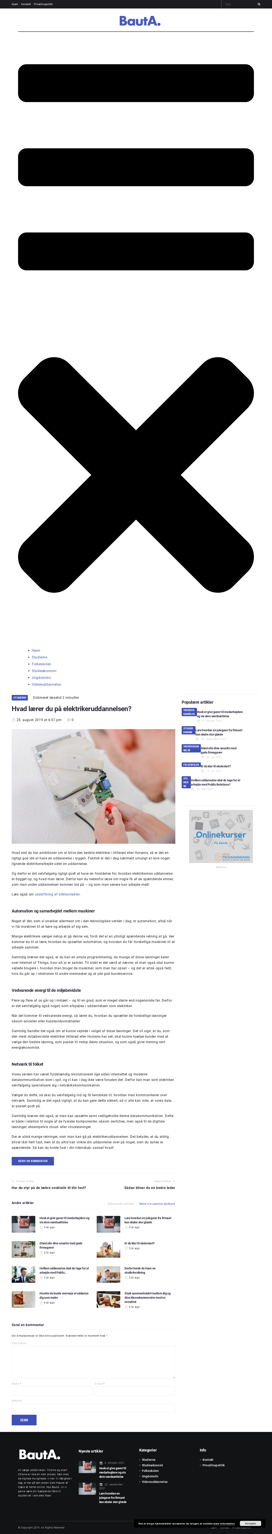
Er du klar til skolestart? (140, 1243)
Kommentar (19, 1343)
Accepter (250, 1523)
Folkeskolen (191, 764)
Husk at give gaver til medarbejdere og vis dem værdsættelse (112, 1472)
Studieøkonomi (188, 730)
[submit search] (259, 4)
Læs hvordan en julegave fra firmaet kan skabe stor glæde (113, 1498)
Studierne (19, 697)
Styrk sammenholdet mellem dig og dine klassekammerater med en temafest (147, 1298)
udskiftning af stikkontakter (57, 894)
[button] (136, 340)
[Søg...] (241, 4)
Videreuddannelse (189, 712)
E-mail (100, 1383)
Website (17, 1400)
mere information (224, 1523)
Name (16, 1383)
